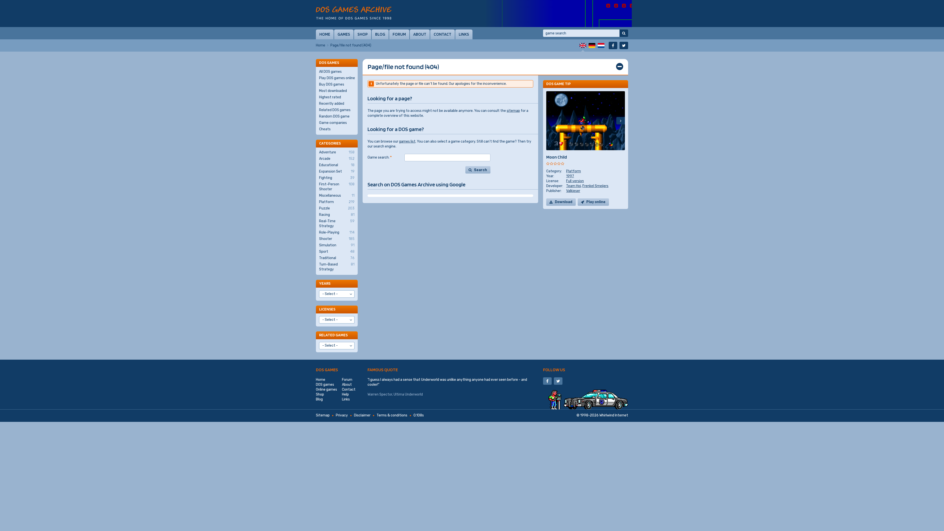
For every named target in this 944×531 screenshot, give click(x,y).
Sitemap (323, 415)
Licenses (327, 309)
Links (464, 34)
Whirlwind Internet (613, 415)
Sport (336, 252)
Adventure (336, 152)
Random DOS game (334, 116)
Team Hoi (573, 186)
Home (324, 34)
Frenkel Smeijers (595, 186)
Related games (333, 335)
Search (480, 170)
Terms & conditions (392, 415)
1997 (570, 176)
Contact (442, 34)
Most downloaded (333, 91)
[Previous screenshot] (550, 120)
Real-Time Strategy (336, 223)
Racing (336, 215)
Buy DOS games (331, 84)
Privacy (342, 415)
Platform (573, 171)
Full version (575, 181)
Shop (362, 34)
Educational (336, 165)
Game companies (333, 123)
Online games (326, 389)
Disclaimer (362, 415)
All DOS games (330, 72)
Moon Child (556, 157)
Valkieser (573, 191)
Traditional (336, 258)
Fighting (336, 178)
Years (324, 283)
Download (563, 202)
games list (407, 141)
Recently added (331, 104)
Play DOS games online (337, 78)
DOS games (327, 369)
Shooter (336, 239)
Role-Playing (336, 232)
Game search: (380, 157)
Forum (399, 34)
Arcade (336, 159)
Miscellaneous (336, 195)
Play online (595, 202)
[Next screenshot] (620, 120)
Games (344, 34)
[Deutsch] (592, 45)
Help (345, 394)
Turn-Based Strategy (336, 266)
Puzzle (336, 208)
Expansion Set (336, 171)
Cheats (325, 129)
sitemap (513, 111)
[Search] (624, 33)
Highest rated (330, 97)
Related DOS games (335, 110)
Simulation (336, 245)
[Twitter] (624, 45)
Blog (380, 34)
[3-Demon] (558, 13)
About (419, 34)
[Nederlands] (601, 45)
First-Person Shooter (336, 186)
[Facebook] (613, 45)
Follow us (554, 369)
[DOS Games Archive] (353, 12)
